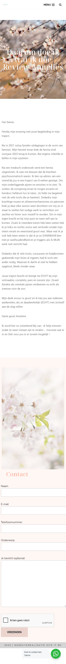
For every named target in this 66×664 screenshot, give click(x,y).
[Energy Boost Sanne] (6, 4)
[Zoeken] (60, 4)
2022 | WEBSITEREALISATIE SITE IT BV (33, 645)
